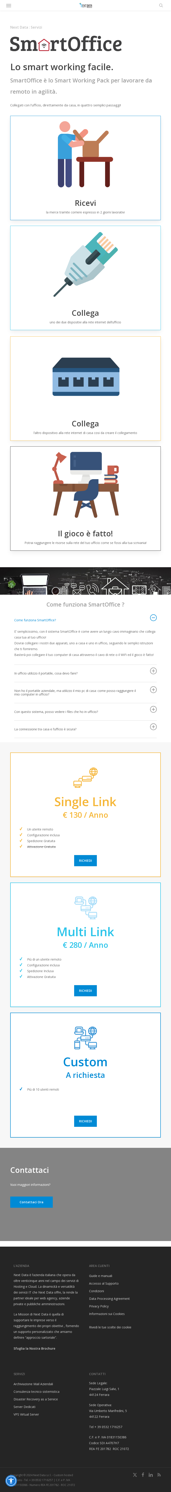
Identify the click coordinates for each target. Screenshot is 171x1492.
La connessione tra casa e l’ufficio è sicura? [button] (45, 729)
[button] (8, 5)
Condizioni (96, 1291)
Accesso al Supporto (104, 1283)
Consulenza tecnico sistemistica (36, 1391)
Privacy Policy (99, 1306)
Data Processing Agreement (109, 1298)
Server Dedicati (24, 1407)
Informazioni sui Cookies (107, 1314)
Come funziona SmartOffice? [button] (35, 620)
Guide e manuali (100, 1276)
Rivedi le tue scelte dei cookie (110, 1327)
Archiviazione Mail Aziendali (33, 1384)
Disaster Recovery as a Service (36, 1399)
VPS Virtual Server (26, 1414)
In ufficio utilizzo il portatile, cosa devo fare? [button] (45, 673)
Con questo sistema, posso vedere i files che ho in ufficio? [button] (56, 712)
